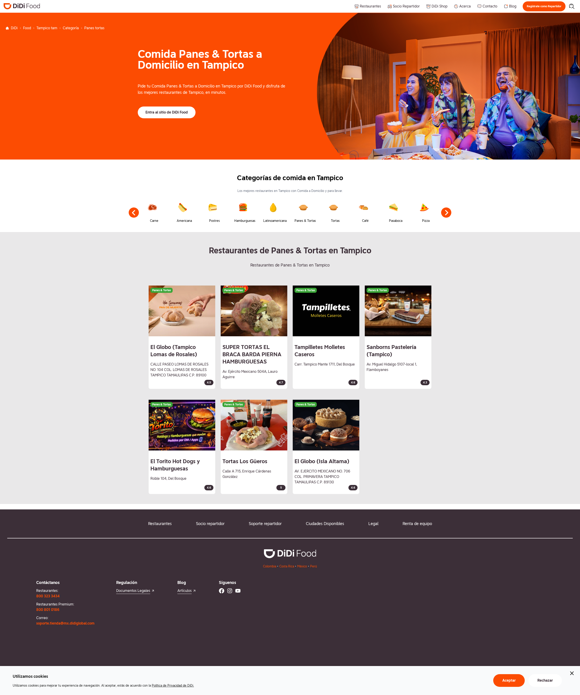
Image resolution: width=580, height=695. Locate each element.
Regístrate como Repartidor (544, 6)
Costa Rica (286, 566)
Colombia (269, 566)
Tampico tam (46, 28)
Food (27, 28)
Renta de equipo (417, 523)
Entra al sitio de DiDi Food (166, 112)
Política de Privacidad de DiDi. (173, 685)
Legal (373, 523)
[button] (544, 6)
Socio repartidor (210, 523)
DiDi (14, 28)
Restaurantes (160, 523)
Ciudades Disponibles (325, 523)
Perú (313, 566)
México (302, 566)
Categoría (71, 28)
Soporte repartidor (265, 523)
